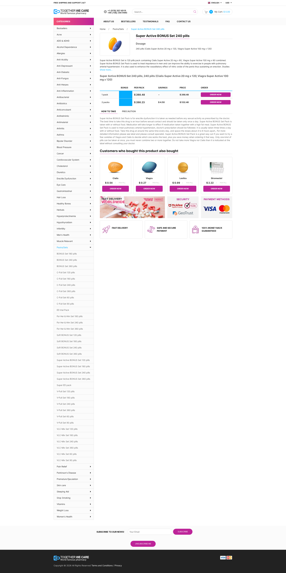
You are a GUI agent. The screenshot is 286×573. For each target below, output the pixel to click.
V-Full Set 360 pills (66, 410)
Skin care (61, 485)
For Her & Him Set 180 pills (70, 316)
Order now (216, 94)
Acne (59, 34)
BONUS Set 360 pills (67, 266)
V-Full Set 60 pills (65, 416)
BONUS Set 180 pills (67, 253)
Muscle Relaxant (65, 241)
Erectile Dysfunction (66, 178)
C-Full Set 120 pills (66, 272)
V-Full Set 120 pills (65, 391)
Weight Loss (63, 510)
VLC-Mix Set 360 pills (67, 447)
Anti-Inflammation (65, 91)
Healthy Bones (64, 203)
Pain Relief (62, 466)
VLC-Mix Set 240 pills (67, 441)
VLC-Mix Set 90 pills (67, 460)
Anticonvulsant (64, 109)
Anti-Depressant (65, 66)
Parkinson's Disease (66, 472)
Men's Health (63, 235)
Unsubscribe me (143, 544)
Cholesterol (62, 166)
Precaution (129, 111)
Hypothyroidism (64, 222)
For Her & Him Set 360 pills (70, 328)
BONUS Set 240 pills (67, 260)
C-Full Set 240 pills (66, 285)
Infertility (61, 228)
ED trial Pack (63, 310)
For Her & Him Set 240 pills (70, 322)
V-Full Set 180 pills (66, 397)
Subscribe (183, 532)
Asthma (60, 134)
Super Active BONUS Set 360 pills (73, 379)
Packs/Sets (118, 29)
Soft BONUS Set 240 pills (69, 347)
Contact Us (184, 21)
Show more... (106, 69)
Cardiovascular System (68, 159)
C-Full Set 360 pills (66, 291)
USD (228, 3)
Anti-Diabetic (63, 72)
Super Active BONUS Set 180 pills (73, 366)
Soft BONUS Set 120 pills (69, 335)
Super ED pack (64, 385)
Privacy (118, 565)
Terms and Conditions (102, 565)
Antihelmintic (63, 116)
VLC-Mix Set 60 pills (67, 454)
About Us (108, 21)
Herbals (60, 210)
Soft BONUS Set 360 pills (69, 354)
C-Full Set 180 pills (66, 278)
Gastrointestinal (64, 191)
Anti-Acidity (62, 59)
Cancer (60, 153)
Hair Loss (61, 197)
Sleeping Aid (63, 491)
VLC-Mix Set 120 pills (67, 429)
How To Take (108, 111)
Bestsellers (128, 21)
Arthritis (60, 128)
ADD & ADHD (63, 41)
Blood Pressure (64, 147)
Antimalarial (62, 122)
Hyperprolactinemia (66, 216)
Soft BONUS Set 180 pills (69, 341)
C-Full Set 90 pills (65, 303)
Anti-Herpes (62, 84)
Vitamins (61, 504)
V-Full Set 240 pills (66, 404)
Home (102, 29)
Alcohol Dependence (67, 47)
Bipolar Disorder (64, 141)
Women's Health (64, 516)
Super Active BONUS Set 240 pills (73, 372)
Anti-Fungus (63, 78)
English (215, 3)
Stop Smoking (63, 498)
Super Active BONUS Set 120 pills (73, 360)
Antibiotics (62, 103)
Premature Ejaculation (67, 479)
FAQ (167, 21)
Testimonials (150, 21)
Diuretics (61, 172)
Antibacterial (63, 97)
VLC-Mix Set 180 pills (67, 435)
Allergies (61, 53)
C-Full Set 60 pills (65, 297)
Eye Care (61, 184)
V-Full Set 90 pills (65, 422)
